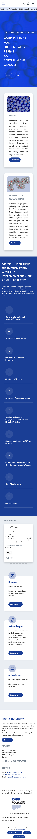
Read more (15, 160)
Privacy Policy (23, 817)
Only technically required (15, 832)
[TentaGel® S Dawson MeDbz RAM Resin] (18, 533)
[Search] (19, 3)
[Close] (35, 9)
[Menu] (33, 3)
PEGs (17, 75)
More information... (21, 829)
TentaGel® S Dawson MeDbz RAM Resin (16, 544)
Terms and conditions (9, 817)
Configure (26, 832)
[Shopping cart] (28, 3)
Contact (11, 821)
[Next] (34, 542)
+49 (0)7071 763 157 (14, 772)
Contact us (7, 740)
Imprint (4, 821)
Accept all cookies (19, 836)
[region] (18, 542)
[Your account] (23, 3)
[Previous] (2, 542)
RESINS (8, 75)
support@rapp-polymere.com (16, 777)
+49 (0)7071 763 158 (12, 775)
